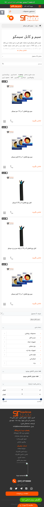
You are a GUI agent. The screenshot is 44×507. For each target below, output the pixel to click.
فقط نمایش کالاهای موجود (30, 376)
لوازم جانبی (32, 355)
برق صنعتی (32, 346)
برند (34, 363)
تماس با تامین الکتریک (21, 455)
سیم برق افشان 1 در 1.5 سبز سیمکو (22, 111)
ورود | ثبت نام (28, 6)
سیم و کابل (32, 338)
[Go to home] (40, 25)
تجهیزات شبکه (32, 342)
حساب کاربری (21, 458)
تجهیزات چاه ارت (31, 350)
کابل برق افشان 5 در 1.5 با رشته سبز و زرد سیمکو (22, 248)
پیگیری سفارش (21, 442)
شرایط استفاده (21, 449)
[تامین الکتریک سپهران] (29, 18)
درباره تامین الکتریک (21, 452)
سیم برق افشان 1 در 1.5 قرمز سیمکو (22, 294)
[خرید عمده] (4, 122)
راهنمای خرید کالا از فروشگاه (21, 433)
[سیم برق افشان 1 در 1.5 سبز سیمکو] (22, 96)
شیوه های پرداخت (21, 439)
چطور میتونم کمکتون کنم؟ (30, 500)
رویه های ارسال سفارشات (21, 436)
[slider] (41, 399)
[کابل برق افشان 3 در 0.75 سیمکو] (22, 188)
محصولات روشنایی (30, 333)
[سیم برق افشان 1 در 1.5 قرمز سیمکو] (22, 279)
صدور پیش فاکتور (16, 6)
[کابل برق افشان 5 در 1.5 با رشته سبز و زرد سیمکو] (22, 233)
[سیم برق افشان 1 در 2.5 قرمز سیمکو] (22, 142)
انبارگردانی (33, 359)
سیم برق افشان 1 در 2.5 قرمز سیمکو (22, 157)
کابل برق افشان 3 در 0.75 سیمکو (22, 203)
